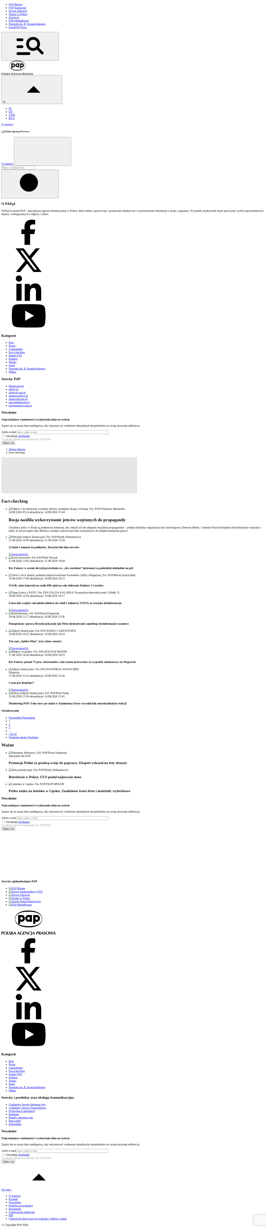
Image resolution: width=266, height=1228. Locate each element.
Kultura (13, 358)
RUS (11, 118)
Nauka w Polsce (18, 14)
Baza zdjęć (15, 1120)
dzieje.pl (13, 389)
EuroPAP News (18, 27)
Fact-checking (17, 352)
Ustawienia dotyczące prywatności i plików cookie (38, 1218)
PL (5, 102)
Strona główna (17, 449)
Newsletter (15, 1202)
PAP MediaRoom (19, 20)
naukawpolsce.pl (18, 395)
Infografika (15, 1124)
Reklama (14, 1114)
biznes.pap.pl (16, 386)
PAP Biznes (15, 4)
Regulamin (15, 1208)
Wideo (12, 371)
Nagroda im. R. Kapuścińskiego (27, 24)
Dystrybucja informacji (22, 1111)
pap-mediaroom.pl (19, 402)
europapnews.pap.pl (20, 405)
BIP (11, 1215)
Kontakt (13, 1199)
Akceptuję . (18, 436)
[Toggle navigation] (30, 46)
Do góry (6, 1189)
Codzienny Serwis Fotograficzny (27, 1107)
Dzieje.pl (14, 17)
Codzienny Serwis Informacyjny (27, 1104)
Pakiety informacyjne (21, 1117)
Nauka (12, 362)
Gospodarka (16, 349)
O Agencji (7, 124)
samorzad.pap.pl (18, 399)
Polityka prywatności (21, 1205)
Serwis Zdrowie (18, 11)
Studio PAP (15, 355)
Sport (12, 365)
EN (11, 111)
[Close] (42, 151)
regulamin (23, 436)
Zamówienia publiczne (22, 1212)
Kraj (11, 342)
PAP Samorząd (17, 7)
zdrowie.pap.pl (17, 392)
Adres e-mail (8, 432)
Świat (12, 345)
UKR (12, 114)
